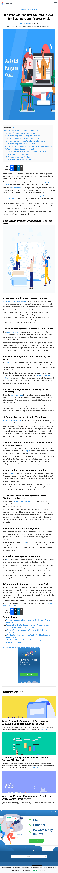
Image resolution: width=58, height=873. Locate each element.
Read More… (42, 870)
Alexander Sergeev (25, 23)
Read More (44, 729)
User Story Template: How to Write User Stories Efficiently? (25, 759)
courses (5, 647)
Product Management (29, 10)
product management (22, 647)
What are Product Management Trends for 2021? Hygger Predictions (26, 797)
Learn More (29, 674)
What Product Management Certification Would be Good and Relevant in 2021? (25, 722)
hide (14, 127)
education (11, 647)
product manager (34, 647)
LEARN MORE (36, 840)
